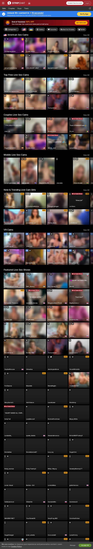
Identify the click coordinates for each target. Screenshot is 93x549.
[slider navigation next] (88, 54)
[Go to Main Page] (16, 3)
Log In (87, 3)
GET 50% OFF (81, 23)
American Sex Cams (17, 34)
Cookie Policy (16, 546)
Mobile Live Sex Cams (15, 154)
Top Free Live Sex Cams (16, 74)
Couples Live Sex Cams (16, 114)
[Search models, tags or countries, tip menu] (90, 8)
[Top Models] (29, 3)
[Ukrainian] (31, 29)
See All (86, 35)
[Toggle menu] (3, 3)
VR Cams (8, 229)
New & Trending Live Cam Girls (20, 189)
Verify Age (84, 14)
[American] (24, 29)
